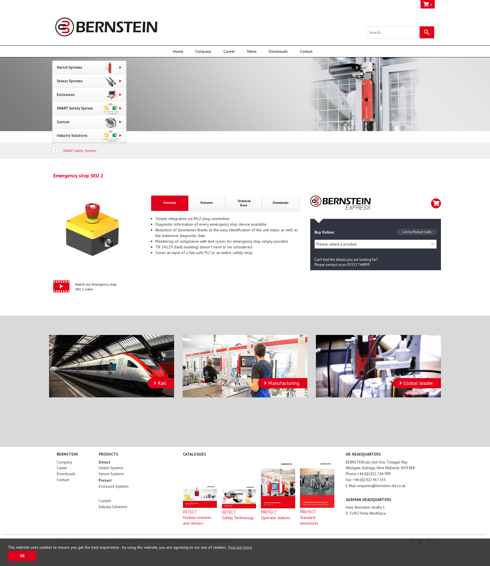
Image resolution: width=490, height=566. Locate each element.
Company (203, 51)
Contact (306, 51)
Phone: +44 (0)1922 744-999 (368, 473)
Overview (169, 203)
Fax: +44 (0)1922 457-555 (366, 479)
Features (206, 203)
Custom (105, 500)
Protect (105, 480)
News (252, 51)
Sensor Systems (111, 473)
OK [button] (22, 556)
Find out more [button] (240, 547)
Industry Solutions (113, 506)
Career (229, 51)
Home (178, 51)
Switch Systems (111, 468)
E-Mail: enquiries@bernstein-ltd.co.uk (375, 485)
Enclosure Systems (114, 486)
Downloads (278, 51)
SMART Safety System (79, 150)
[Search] (426, 32)
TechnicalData (243, 203)
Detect (104, 462)
